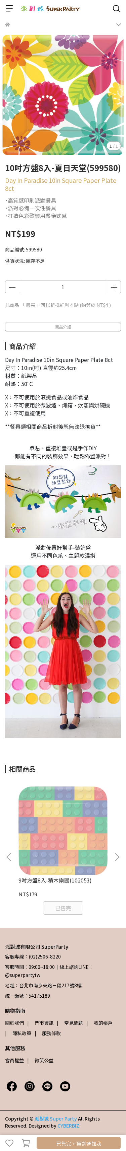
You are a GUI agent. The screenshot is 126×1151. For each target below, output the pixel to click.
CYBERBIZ (68, 1125)
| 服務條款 (48, 1033)
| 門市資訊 (40, 1022)
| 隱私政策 (18, 1033)
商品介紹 (63, 326)
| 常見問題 (70, 1022)
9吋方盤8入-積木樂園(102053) (55, 880)
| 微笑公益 (40, 1060)
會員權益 (14, 1060)
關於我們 (14, 1022)
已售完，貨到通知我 (78, 1143)
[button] (117, 857)
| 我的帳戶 (99, 1022)
